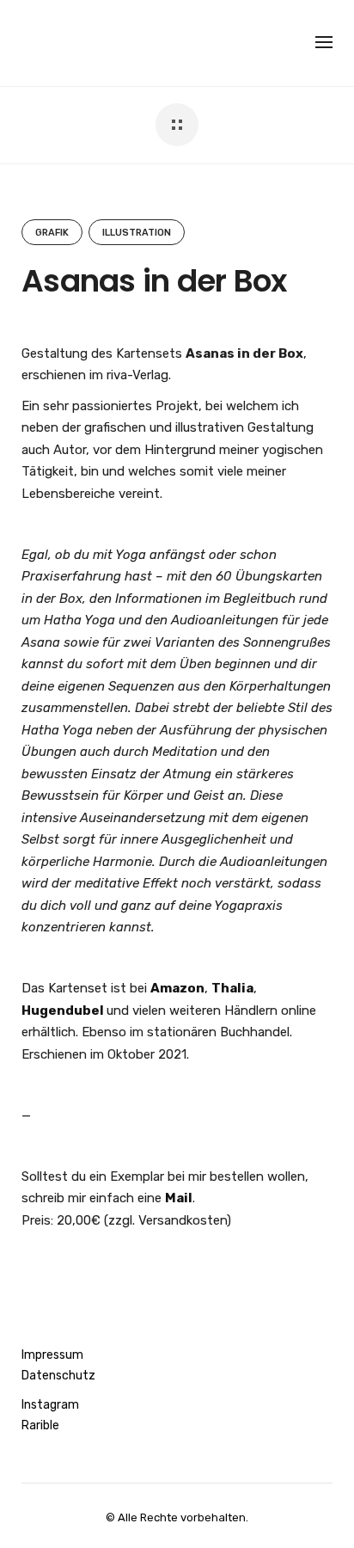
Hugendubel (62, 1010)
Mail (178, 1198)
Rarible (40, 1425)
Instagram (50, 1405)
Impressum (52, 1355)
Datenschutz (58, 1375)
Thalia (232, 988)
